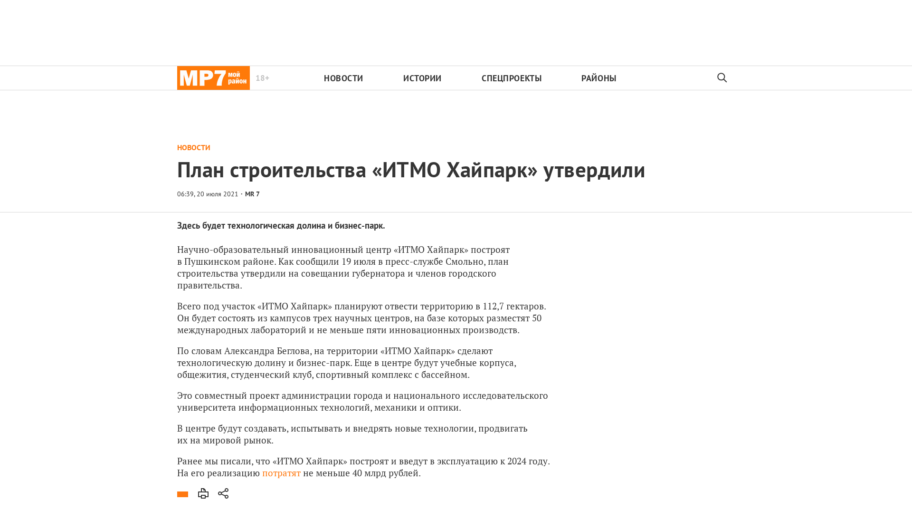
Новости (343, 78)
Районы (598, 78)
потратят (281, 473)
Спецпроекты (512, 78)
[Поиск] (722, 78)
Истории (422, 78)
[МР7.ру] (213, 78)
